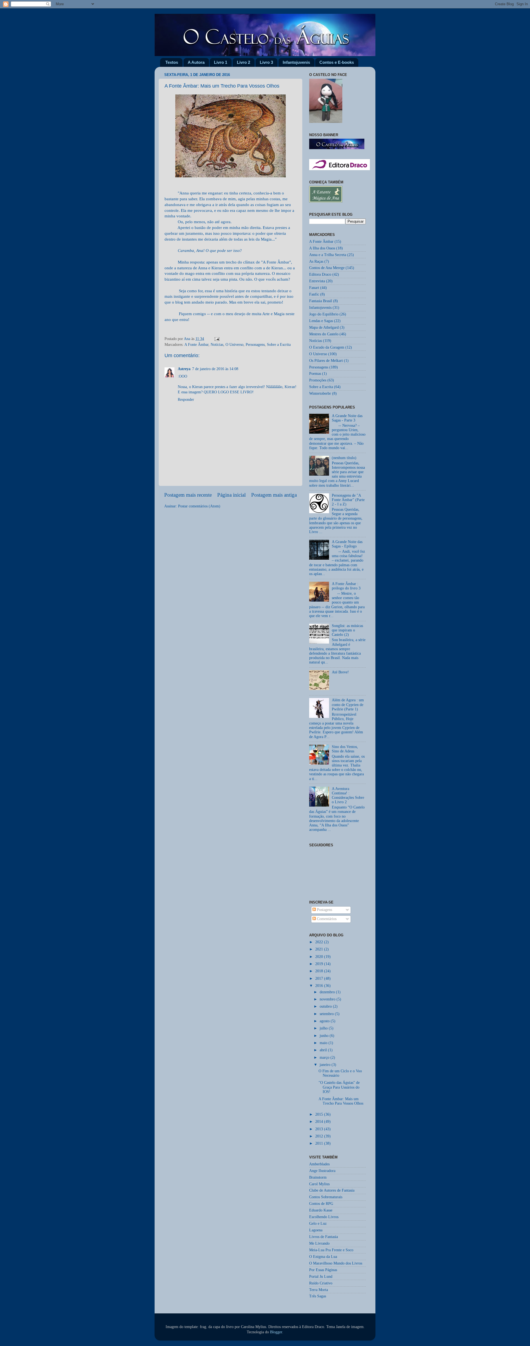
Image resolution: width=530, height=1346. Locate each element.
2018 (319, 971)
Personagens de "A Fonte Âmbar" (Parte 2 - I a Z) (348, 499)
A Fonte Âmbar (196, 345)
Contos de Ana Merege (326, 268)
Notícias (217, 345)
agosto (325, 1021)
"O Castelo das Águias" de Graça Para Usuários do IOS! (339, 1087)
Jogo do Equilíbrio (323, 314)
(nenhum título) (344, 458)
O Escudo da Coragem (326, 347)
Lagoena (315, 1230)
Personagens (255, 345)
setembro (327, 1014)
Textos (171, 62)
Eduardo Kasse (320, 1210)
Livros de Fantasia (323, 1237)
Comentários (326, 919)
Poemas (315, 374)
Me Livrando (319, 1243)
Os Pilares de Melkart (326, 361)
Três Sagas (317, 1296)
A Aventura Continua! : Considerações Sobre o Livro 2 (348, 795)
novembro (328, 999)
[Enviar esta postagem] (217, 339)
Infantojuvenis (296, 62)
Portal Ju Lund (320, 1276)
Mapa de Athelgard (324, 327)
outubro (326, 1006)
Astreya (184, 369)
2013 (319, 1129)
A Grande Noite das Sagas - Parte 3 (347, 418)
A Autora (196, 62)
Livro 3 (266, 62)
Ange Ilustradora (322, 1171)
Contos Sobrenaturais (325, 1197)
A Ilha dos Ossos (322, 248)
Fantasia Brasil (320, 301)
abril (324, 1050)
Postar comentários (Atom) (199, 506)
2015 (319, 1114)
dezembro (328, 992)
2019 (319, 964)
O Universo (234, 345)
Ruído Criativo (320, 1283)
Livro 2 (243, 62)
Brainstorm (318, 1177)
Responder (186, 399)
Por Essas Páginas (323, 1270)
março (325, 1057)
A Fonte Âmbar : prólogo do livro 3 (346, 586)
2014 (319, 1122)
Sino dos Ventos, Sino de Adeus (345, 749)
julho (324, 1028)
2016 (319, 986)
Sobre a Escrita (279, 345)
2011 (319, 1143)
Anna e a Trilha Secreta (327, 255)
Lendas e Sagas (321, 321)
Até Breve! (340, 672)
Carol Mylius (319, 1184)
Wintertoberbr (320, 393)
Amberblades (319, 1164)
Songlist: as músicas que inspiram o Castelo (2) (347, 630)
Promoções (317, 380)
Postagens (324, 910)
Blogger (276, 1332)
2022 (319, 942)
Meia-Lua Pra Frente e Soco (331, 1250)
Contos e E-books (336, 62)
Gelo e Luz (318, 1223)
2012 (319, 1136)
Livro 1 (220, 62)
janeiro (326, 1065)
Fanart (314, 288)
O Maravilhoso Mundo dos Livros (335, 1263)
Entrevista (317, 281)
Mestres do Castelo (323, 334)
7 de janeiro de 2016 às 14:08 (215, 369)
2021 (319, 949)
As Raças (316, 261)
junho (325, 1036)
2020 (319, 957)
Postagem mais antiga (274, 495)
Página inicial (231, 495)
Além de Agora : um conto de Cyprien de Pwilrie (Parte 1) (348, 704)
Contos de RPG (321, 1204)
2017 (319, 978)
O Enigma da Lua (323, 1257)
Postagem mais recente (188, 495)
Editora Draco (320, 274)
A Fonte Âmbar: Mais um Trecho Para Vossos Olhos (341, 1101)
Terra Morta (318, 1290)
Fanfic (314, 294)
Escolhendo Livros (323, 1217)
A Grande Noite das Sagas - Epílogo (347, 544)
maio (324, 1043)
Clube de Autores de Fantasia (331, 1190)
